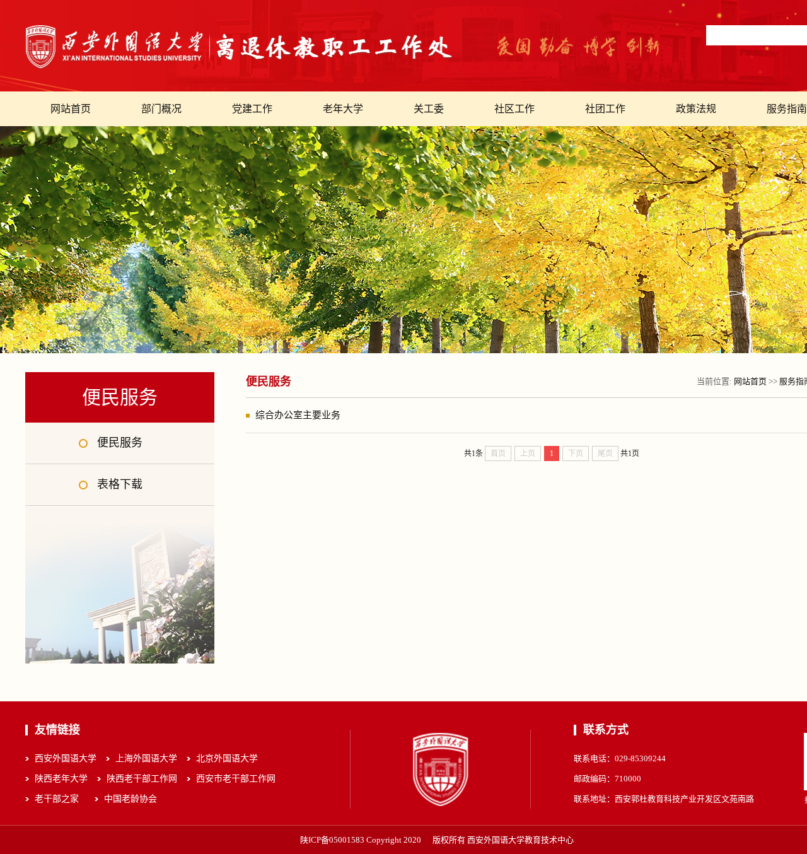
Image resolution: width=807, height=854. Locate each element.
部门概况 (161, 108)
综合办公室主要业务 (297, 415)
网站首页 (70, 108)
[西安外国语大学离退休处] (239, 47)
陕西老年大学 (61, 778)
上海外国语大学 (146, 758)
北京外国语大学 (227, 758)
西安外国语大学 (65, 758)
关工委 (429, 108)
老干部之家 (57, 799)
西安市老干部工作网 (236, 778)
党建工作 (252, 108)
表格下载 (119, 484)
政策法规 (696, 108)
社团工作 (605, 108)
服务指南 (787, 108)
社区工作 (514, 108)
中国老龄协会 (130, 799)
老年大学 (343, 108)
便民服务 (119, 442)
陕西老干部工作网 (142, 778)
